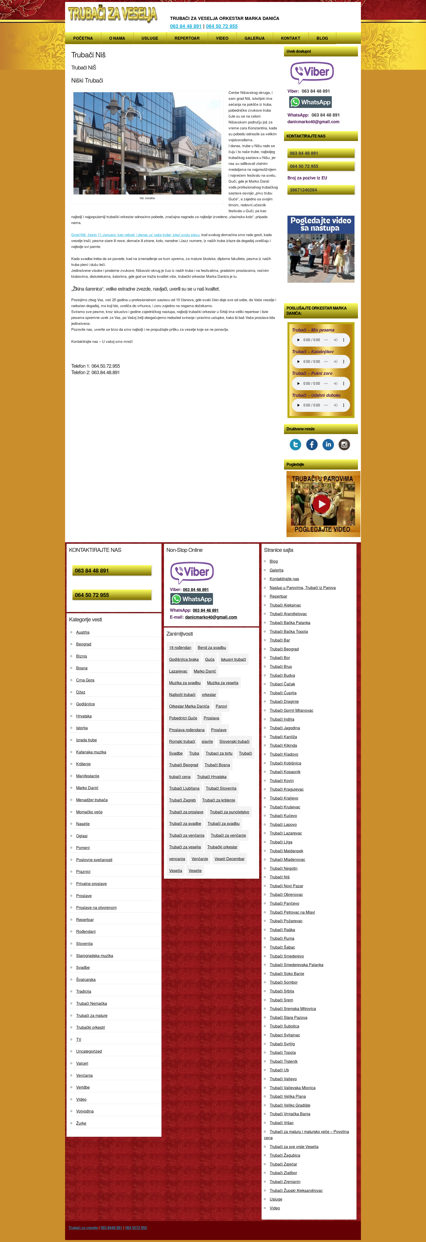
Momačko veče (89, 812)
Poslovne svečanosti (94, 859)
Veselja (175, 870)
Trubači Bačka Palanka (290, 622)
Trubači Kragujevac (287, 789)
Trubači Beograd (183, 765)
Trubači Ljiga (281, 842)
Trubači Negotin (284, 868)
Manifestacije (87, 776)
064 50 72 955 (222, 25)
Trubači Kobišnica (285, 763)
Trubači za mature (91, 1015)
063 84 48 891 (186, 25)
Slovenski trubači (234, 741)
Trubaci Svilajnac (285, 1035)
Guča (209, 659)
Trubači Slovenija (221, 788)
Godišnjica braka (184, 659)
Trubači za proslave (186, 812)
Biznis (81, 656)
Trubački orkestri (90, 1027)
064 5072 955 (136, 1227)
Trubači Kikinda (283, 745)
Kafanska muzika (91, 752)
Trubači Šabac (282, 947)
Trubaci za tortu (219, 753)
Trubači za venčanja (186, 835)
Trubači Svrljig (282, 1044)
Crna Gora (85, 680)
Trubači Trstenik (284, 1061)
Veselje (195, 870)
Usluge (150, 38)
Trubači (245, 753)
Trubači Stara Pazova (288, 1017)
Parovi (221, 706)
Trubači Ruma (282, 938)
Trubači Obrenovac (286, 894)
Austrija (82, 632)
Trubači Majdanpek (286, 851)
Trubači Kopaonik (285, 771)
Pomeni (83, 847)
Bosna (82, 668)
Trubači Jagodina (285, 728)
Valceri (82, 1063)
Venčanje (200, 858)
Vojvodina (85, 1111)
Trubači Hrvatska (212, 776)
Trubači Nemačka (91, 1003)
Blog (322, 38)
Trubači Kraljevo (284, 798)
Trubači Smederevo (287, 956)
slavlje (207, 741)
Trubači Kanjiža (283, 736)
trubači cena (180, 776)
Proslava (211, 718)
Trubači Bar (280, 640)
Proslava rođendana (187, 730)
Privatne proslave (91, 883)
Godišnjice (85, 704)
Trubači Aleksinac (285, 605)
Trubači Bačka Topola (289, 631)
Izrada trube (86, 740)
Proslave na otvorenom (96, 907)
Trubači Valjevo (283, 1079)
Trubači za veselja (185, 847)
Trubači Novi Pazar (286, 886)
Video (222, 38)
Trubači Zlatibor (283, 1172)
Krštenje (83, 764)
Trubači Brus (281, 666)
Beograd (83, 644)
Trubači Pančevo (284, 903)
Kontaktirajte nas (284, 578)
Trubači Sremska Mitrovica (293, 1008)
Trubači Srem (281, 1000)
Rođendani (86, 931)
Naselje (83, 823)
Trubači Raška (282, 929)
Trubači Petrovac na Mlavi (292, 912)
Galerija (255, 38)
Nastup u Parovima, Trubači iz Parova (303, 587)
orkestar (209, 694)
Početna (83, 38)
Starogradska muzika (94, 955)
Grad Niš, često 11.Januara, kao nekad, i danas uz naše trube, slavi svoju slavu (135, 234)
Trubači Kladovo (284, 754)
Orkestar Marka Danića (189, 706)
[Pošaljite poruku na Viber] (313, 83)
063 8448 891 (111, 1227)
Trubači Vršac (282, 1122)
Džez (80, 692)
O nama (117, 38)
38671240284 (303, 190)
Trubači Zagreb (182, 800)
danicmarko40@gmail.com (211, 617)
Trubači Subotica (284, 1026)
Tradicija (83, 991)
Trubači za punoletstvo (229, 812)
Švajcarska (86, 979)
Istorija (82, 728)
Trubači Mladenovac (287, 859)
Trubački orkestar (222, 847)
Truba (194, 753)
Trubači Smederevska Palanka (296, 964)
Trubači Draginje (284, 701)
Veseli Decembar (229, 858)
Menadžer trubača (92, 800)
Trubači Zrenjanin (285, 1181)
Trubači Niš (280, 877)
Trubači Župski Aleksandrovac (296, 1190)
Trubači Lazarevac (286, 833)
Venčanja (84, 1075)
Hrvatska (84, 716)
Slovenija (84, 943)
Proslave (84, 895)
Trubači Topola (283, 1052)
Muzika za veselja (222, 682)
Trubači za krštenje (218, 800)
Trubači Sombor (284, 982)
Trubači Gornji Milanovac (291, 710)
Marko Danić (87, 787)
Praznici (83, 871)
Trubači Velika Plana (288, 1096)
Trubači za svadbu (224, 823)
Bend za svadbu (212, 647)
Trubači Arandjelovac (288, 613)
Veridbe (83, 1087)
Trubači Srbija (282, 991)
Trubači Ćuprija (283, 693)
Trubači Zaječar (283, 1164)
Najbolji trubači (182, 694)
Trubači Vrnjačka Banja (290, 1114)
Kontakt (290, 38)
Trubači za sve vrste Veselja (294, 1146)
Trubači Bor (280, 657)
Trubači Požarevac (286, 921)
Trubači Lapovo (283, 824)
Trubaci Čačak (282, 684)
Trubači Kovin (282, 780)
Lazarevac (178, 671)
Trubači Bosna (217, 765)
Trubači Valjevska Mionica (293, 1087)
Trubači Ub (279, 1070)
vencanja (177, 858)
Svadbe (83, 967)
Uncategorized (89, 1051)
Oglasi (82, 836)
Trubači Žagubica (285, 1155)
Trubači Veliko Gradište (290, 1105)
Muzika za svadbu (185, 682)
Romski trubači (182, 741)
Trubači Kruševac (285, 807)
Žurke (81, 1123)
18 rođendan (180, 647)
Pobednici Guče (183, 718)
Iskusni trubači (233, 659)
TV (78, 1039)
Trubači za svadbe (185, 823)
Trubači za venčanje (228, 835)
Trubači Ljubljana (184, 788)
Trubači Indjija (282, 719)
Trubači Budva (282, 675)
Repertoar (187, 38)
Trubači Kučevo (283, 815)
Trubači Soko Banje (287, 973)
